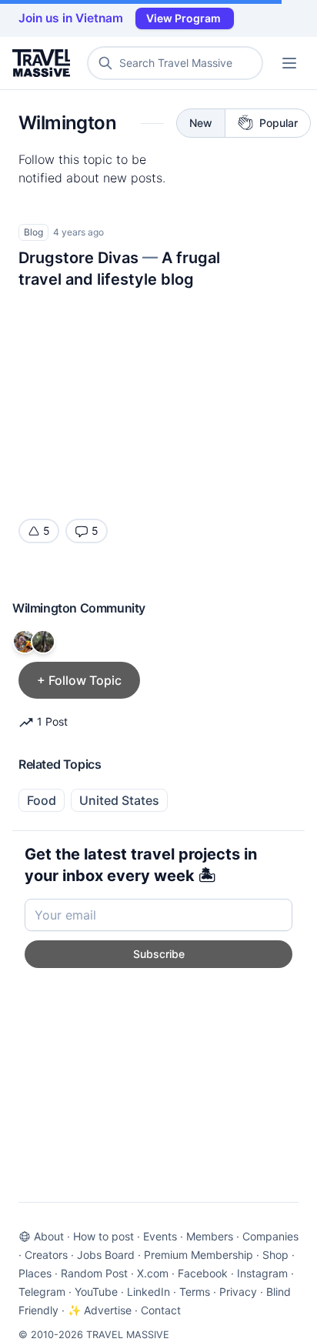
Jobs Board (106, 1254)
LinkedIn (148, 1291)
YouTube (96, 1291)
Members (209, 1236)
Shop (275, 1254)
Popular (278, 122)
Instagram (262, 1273)
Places (35, 1273)
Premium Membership (198, 1254)
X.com (153, 1273)
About (49, 1236)
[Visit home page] (44, 63)
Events (160, 1236)
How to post (103, 1236)
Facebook (203, 1273)
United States (119, 800)
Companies (270, 1236)
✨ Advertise (100, 1310)
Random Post (94, 1273)
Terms (194, 1291)
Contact (161, 1310)
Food (41, 800)
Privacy (238, 1291)
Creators (46, 1254)
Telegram (41, 1291)
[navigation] (289, 63)
